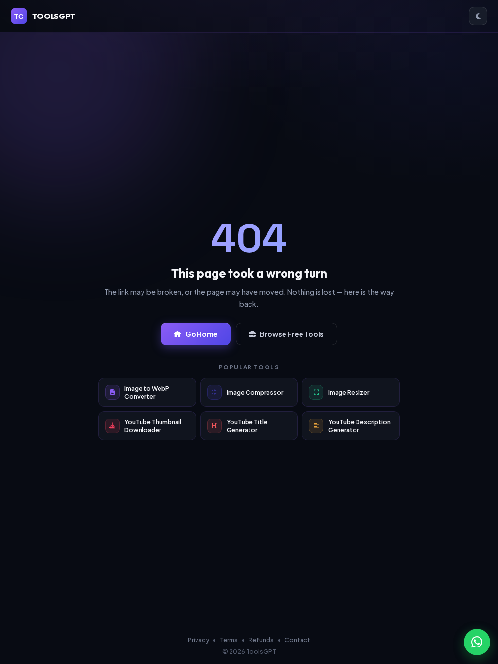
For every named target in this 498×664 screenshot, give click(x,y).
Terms (229, 640)
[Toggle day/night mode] (478, 16)
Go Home (201, 334)
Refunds (261, 640)
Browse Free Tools (292, 334)
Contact (297, 640)
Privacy (198, 640)
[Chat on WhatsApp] (477, 642)
